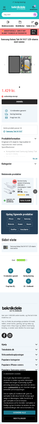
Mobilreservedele (8, 26)
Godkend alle (19, 412)
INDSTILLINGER (19, 418)
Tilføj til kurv (25, 200)
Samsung (27, 219)
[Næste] (36, 23)
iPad (18, 219)
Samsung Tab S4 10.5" (14, 131)
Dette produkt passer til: (12, 128)
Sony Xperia (24, 229)
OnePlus (13, 229)
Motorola (11, 224)
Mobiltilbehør (20, 26)
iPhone (11, 219)
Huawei (20, 224)
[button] (19, 139)
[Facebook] (4, 335)
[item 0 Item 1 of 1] (19, 64)
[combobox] (19, 14)
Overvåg (19, 102)
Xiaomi (29, 224)
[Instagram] (9, 335)
